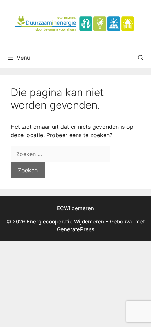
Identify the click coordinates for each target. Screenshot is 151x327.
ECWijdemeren (75, 208)
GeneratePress (75, 229)
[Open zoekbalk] (140, 57)
